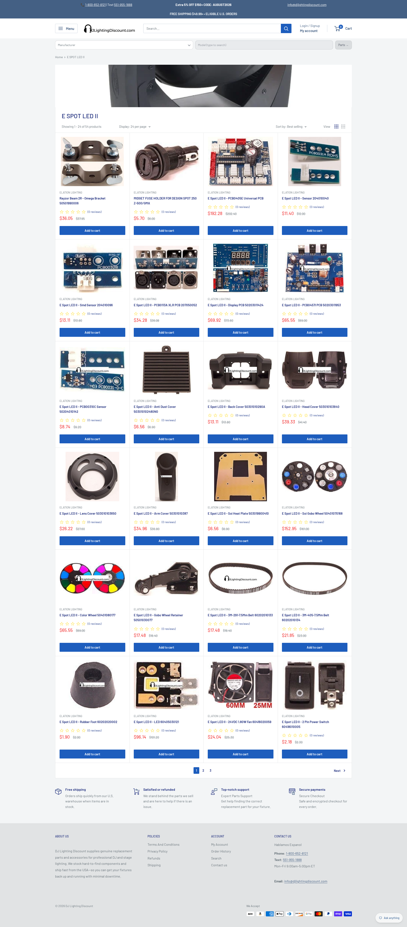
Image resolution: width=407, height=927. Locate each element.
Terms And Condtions (164, 844)
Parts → (343, 45)
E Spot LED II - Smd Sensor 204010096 (86, 305)
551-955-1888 (123, 5)
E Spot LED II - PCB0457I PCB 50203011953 (311, 305)
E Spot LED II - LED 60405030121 (156, 722)
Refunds (154, 858)
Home (59, 57)
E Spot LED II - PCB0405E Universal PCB (235, 198)
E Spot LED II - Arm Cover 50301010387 (161, 513)
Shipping (154, 865)
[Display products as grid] (336, 126)
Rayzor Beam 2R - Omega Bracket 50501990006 (83, 200)
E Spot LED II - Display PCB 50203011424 (235, 305)
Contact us (219, 865)
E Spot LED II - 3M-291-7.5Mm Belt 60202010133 (240, 615)
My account (309, 30)
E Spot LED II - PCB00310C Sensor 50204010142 (83, 409)
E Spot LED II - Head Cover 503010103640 (310, 407)
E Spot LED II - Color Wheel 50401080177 (87, 615)
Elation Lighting (71, 192)
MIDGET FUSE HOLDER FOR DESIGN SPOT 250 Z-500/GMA (165, 200)
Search (216, 858)
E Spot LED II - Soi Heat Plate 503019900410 (238, 513)
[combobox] (264, 45)
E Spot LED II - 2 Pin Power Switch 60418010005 (305, 724)
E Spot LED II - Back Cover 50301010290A (236, 407)
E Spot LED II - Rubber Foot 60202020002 (88, 722)
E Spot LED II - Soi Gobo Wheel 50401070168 (312, 513)
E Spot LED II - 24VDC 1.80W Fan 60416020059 (239, 722)
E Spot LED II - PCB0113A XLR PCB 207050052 (165, 305)
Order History (221, 851)
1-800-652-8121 (95, 5)
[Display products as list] (343, 126)
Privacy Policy (157, 851)
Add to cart (92, 230)
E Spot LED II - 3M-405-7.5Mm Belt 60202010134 (305, 617)
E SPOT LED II (76, 57)
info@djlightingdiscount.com (306, 5)
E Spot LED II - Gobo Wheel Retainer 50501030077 (158, 617)
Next (337, 770)
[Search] (286, 28)
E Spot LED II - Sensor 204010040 (305, 198)
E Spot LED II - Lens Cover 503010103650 (88, 513)
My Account (219, 844)
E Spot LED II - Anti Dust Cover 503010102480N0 (155, 409)
